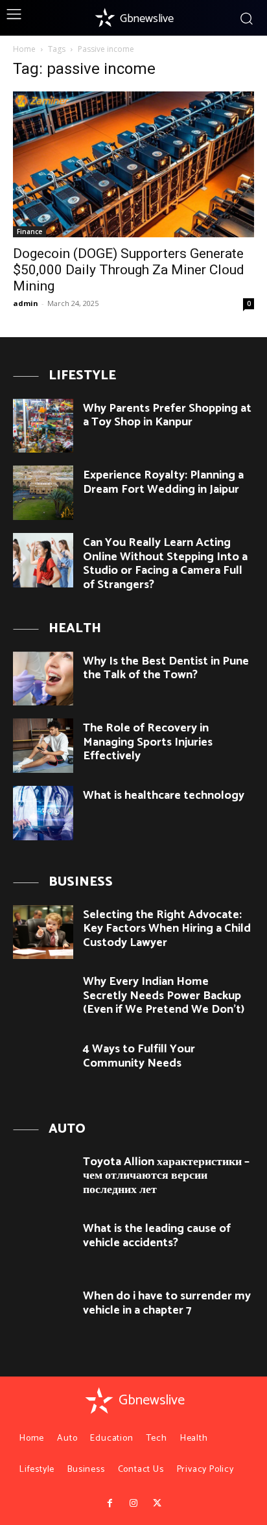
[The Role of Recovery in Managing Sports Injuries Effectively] (43, 745)
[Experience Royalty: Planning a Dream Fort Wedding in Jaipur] (43, 493)
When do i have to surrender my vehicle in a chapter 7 (167, 1303)
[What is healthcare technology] (43, 813)
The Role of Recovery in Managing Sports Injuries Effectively (148, 742)
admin (25, 303)
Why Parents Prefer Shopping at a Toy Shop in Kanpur (167, 415)
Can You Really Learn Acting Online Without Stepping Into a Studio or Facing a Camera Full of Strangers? (165, 564)
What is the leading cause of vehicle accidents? (157, 1236)
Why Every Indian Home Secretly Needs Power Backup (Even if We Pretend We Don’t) (163, 995)
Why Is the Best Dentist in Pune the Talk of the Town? (166, 668)
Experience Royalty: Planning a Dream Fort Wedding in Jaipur (163, 482)
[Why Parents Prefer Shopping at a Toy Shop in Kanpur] (43, 426)
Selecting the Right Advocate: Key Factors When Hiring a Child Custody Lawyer (167, 928)
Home (24, 48)
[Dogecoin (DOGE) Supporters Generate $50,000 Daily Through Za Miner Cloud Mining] (133, 164)
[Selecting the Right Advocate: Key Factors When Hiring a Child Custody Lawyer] (43, 932)
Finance (29, 231)
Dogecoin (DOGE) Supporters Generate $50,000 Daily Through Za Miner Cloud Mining (128, 270)
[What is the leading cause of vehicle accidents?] (43, 1246)
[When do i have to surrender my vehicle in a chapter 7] (43, 1313)
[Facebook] (109, 1503)
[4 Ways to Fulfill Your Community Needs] (43, 1066)
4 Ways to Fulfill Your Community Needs (139, 1056)
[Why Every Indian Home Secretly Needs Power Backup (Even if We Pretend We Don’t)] (43, 999)
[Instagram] (133, 1503)
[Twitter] (156, 1503)
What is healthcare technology (163, 795)
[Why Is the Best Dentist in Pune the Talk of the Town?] (43, 679)
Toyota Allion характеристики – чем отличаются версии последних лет (166, 1176)
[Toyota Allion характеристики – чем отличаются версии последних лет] (43, 1179)
